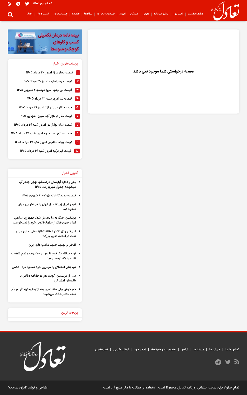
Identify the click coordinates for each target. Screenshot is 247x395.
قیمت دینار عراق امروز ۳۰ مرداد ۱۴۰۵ (49, 72)
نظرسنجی (101, 349)
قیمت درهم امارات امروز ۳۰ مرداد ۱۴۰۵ (47, 81)
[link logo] (223, 11)
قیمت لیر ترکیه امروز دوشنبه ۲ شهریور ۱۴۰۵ (44, 90)
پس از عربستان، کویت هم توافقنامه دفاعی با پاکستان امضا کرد (48, 278)
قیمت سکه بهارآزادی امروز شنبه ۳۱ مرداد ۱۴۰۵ (43, 124)
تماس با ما (232, 349)
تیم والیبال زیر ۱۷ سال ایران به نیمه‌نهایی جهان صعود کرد (47, 207)
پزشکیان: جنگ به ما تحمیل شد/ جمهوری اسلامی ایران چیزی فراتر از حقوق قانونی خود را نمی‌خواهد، (44, 220)
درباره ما (214, 349)
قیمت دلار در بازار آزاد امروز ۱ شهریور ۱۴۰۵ (46, 116)
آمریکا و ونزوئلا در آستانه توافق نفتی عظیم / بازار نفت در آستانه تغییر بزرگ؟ (46, 234)
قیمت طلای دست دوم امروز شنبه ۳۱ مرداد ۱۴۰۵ (41, 133)
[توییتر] (27, 3)
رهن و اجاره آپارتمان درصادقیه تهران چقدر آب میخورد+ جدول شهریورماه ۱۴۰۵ (47, 184)
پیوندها (199, 349)
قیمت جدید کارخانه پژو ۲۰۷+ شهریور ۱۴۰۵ (49, 195)
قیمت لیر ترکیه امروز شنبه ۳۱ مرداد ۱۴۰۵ (45, 151)
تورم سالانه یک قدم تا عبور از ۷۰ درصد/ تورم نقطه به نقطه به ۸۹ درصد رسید (43, 256)
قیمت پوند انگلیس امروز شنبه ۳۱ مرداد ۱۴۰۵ (43, 142)
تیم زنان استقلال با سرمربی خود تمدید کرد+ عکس (44, 267)
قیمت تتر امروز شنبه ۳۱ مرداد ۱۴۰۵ (49, 98)
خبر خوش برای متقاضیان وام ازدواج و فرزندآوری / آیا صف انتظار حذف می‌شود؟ (43, 292)
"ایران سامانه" (17, 387)
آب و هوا (140, 349)
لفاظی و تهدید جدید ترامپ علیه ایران (52, 245)
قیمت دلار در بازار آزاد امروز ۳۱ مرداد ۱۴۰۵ (45, 107)
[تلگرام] (18, 4)
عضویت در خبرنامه (163, 349)
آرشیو (184, 349)
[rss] (9, 3)
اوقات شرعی (121, 349)
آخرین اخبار (70, 173)
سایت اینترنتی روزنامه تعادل (196, 387)
